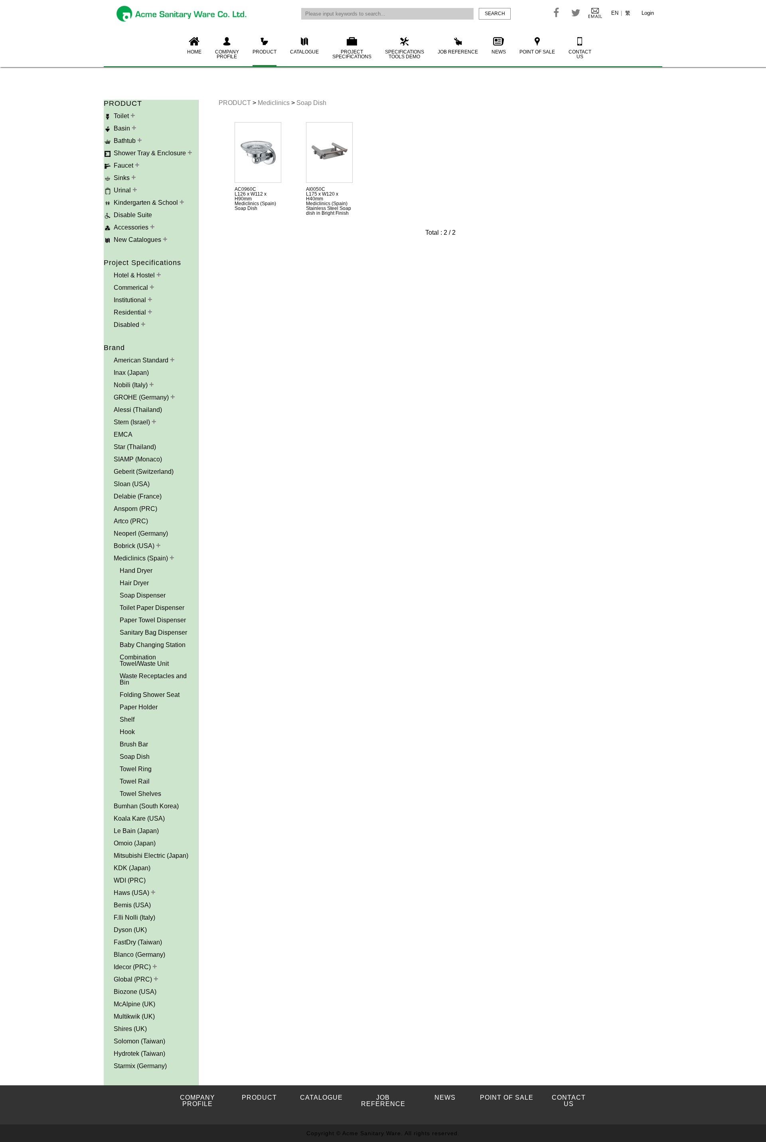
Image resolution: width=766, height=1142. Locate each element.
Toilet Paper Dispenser (152, 607)
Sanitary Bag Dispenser (153, 632)
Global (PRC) (134, 979)
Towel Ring (136, 769)
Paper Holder (139, 707)
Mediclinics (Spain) (142, 558)
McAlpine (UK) (134, 1004)
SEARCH (495, 13)
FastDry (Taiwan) (138, 942)
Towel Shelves (140, 793)
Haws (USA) (132, 892)
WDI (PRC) (130, 880)
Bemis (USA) (132, 905)
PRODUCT (264, 52)
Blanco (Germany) (139, 954)
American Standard (142, 360)
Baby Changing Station (153, 644)
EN (614, 13)
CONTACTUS (580, 54)
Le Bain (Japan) (136, 830)
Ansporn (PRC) (135, 508)
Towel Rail (135, 781)
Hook (127, 731)
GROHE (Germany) (142, 397)
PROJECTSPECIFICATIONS (351, 54)
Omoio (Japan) (135, 843)
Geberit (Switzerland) (144, 471)
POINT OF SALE (537, 52)
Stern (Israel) (133, 422)
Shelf (127, 719)
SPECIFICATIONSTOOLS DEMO (404, 54)
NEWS (499, 52)
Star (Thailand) (135, 446)
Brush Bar (134, 744)
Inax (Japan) (131, 372)
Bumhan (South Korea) (146, 806)
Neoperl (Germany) (141, 533)
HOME (194, 52)
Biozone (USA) (135, 991)
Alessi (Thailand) (138, 409)
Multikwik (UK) (134, 1016)
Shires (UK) (130, 1028)
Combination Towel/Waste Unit (144, 660)
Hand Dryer (136, 570)
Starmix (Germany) (140, 1066)
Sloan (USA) (132, 484)
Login (648, 13)
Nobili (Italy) (131, 385)
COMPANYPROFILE (227, 54)
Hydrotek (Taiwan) (139, 1053)
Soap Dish (135, 756)
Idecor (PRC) (133, 967)
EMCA (123, 434)
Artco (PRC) (131, 521)
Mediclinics (274, 102)
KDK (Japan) (132, 868)
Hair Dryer (134, 583)
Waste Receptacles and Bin (153, 679)
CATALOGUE (304, 52)
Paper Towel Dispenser (153, 620)
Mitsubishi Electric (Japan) (151, 855)
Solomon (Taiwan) (139, 1041)
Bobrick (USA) (135, 545)
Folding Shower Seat (150, 694)
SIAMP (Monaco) (138, 459)
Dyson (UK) (130, 929)
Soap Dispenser (143, 595)
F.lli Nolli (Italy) (134, 917)
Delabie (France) (138, 496)
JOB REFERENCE (458, 52)
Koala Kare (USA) (139, 818)
